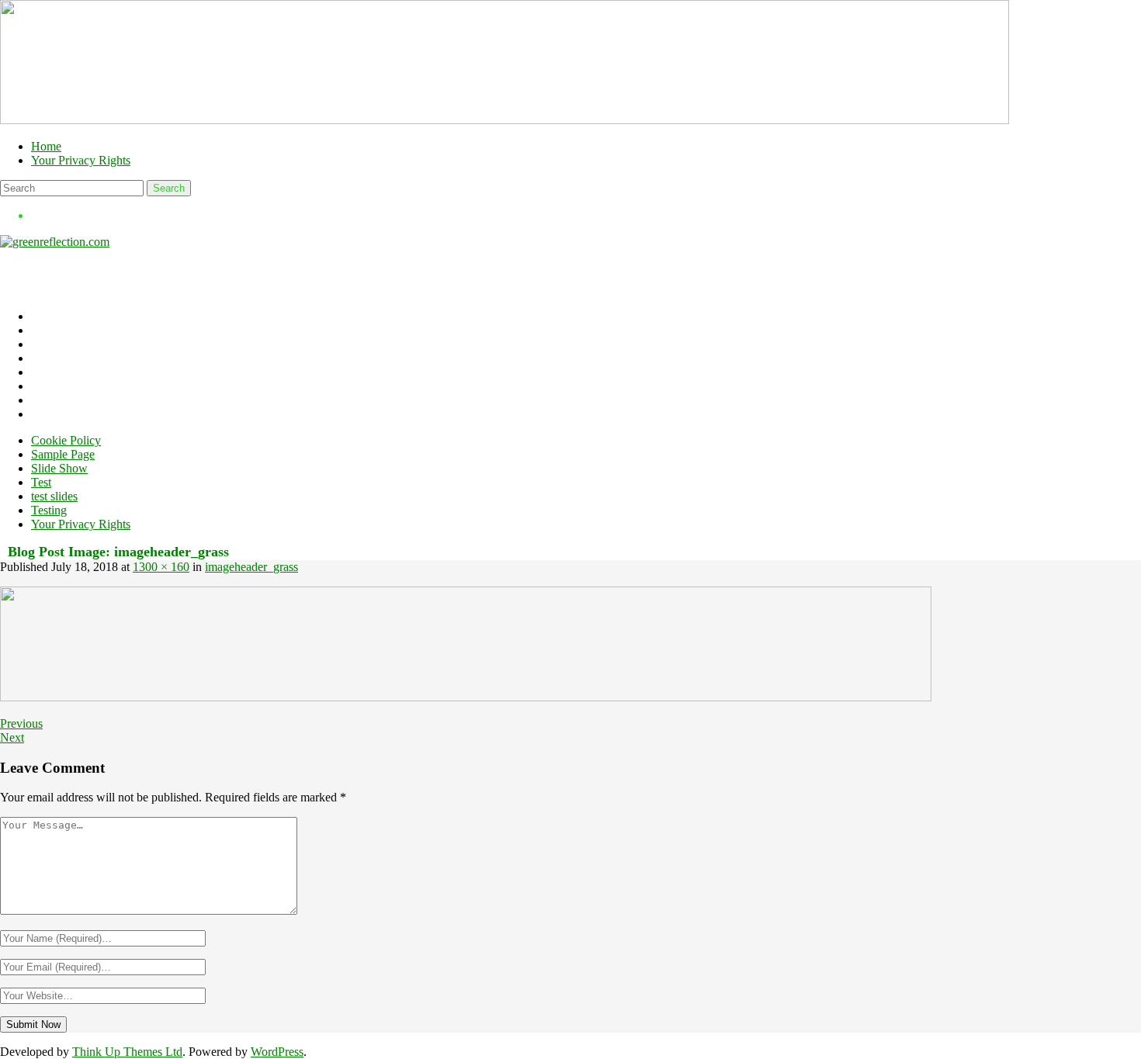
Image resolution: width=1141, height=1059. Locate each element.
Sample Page (63, 454)
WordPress (277, 1051)
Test (41, 482)
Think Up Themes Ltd (127, 1051)
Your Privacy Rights (80, 160)
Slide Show (59, 468)
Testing (49, 510)
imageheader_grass (251, 566)
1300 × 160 (161, 566)
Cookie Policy (66, 440)
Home (46, 146)
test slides (54, 496)
